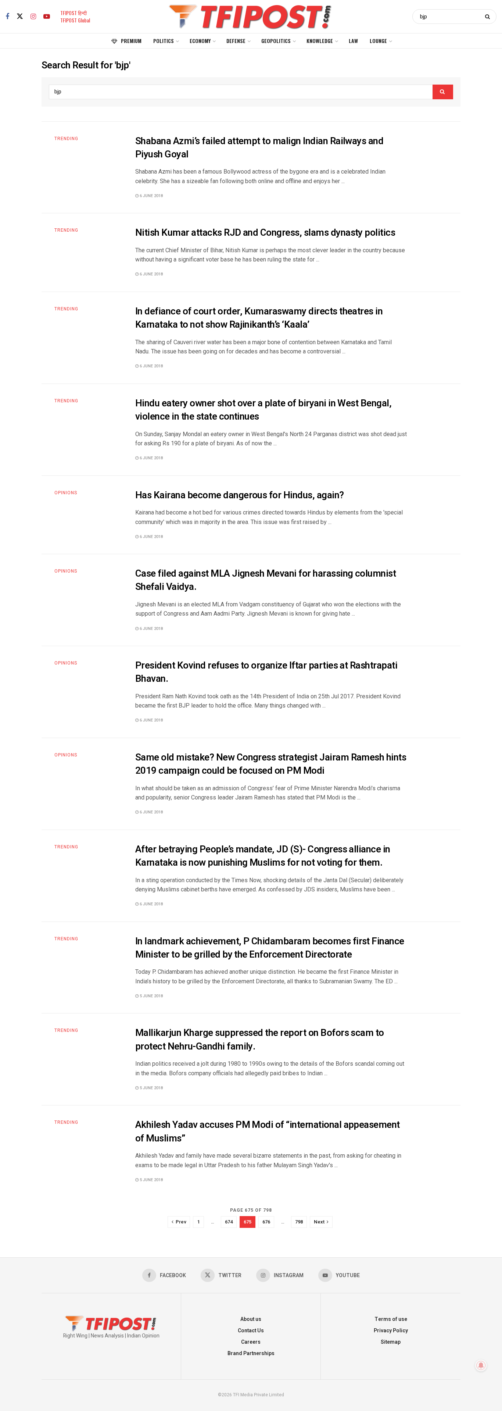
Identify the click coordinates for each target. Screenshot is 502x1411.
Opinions (65, 493)
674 (229, 1221)
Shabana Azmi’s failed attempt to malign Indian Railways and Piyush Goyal (259, 147)
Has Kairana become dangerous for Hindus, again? (239, 495)
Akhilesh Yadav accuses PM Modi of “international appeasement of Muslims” (267, 1131)
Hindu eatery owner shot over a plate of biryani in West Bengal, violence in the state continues (263, 410)
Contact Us (251, 1331)
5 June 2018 (151, 996)
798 (299, 1221)
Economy (200, 40)
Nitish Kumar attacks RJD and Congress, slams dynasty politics (265, 233)
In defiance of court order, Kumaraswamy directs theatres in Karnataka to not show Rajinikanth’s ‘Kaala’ (259, 318)
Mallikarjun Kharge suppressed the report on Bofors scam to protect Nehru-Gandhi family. (259, 1039)
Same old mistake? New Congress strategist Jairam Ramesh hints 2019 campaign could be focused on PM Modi (270, 764)
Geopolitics (276, 40)
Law (353, 40)
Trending (66, 138)
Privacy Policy (391, 1331)
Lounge (378, 40)
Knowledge (319, 40)
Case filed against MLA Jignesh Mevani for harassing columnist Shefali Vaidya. (265, 580)
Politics (163, 40)
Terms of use (390, 1319)
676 (266, 1221)
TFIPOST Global (75, 20)
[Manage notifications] (481, 1365)
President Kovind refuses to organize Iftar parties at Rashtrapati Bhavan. (266, 672)
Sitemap (391, 1342)
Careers (251, 1342)
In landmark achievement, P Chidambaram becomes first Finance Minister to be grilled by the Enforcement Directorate (269, 948)
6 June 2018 (151, 196)
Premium (131, 40)
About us (250, 1319)
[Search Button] (488, 16)
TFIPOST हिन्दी (73, 13)
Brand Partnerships (251, 1353)
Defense (235, 40)
